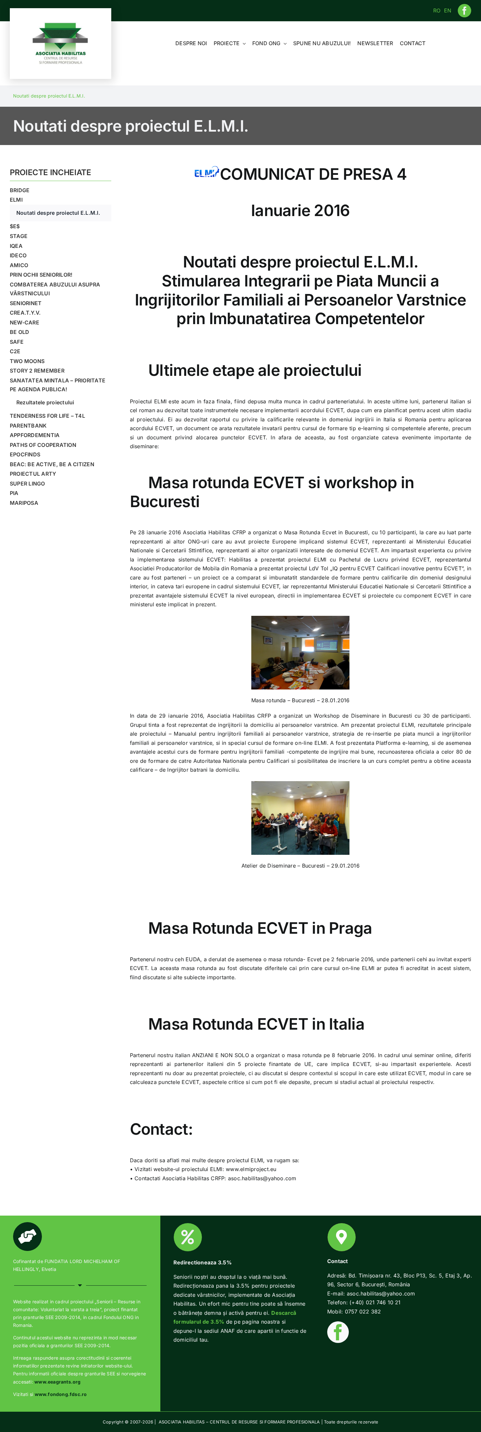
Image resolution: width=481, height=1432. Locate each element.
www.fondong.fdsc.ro (61, 1394)
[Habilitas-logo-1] (60, 24)
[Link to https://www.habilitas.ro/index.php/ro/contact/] (341, 1237)
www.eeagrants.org (57, 1382)
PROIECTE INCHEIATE (50, 172)
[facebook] (464, 10)
